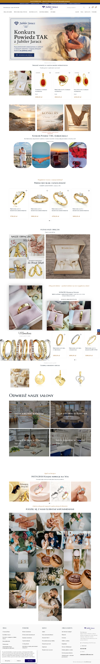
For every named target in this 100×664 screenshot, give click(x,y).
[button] (15, 155)
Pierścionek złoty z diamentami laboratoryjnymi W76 (18, 210)
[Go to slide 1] (49, 220)
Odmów (19, 660)
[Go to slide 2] (50, 220)
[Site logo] (50, 7)
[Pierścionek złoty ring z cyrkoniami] (59, 340)
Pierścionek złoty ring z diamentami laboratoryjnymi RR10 (75, 349)
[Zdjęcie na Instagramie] (19, 492)
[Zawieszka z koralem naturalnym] (43, 80)
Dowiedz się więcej (50, 141)
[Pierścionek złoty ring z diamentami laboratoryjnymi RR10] (75, 340)
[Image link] (50, 38)
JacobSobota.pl (87, 661)
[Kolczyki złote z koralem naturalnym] (82, 80)
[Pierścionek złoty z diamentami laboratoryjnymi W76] (18, 198)
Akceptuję (30, 660)
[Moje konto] (89, 7)
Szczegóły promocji (64, 1)
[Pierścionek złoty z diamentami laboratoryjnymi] (39, 198)
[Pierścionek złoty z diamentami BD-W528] (91, 340)
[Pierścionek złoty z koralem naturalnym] (62, 80)
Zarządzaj (7, 660)
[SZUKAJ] (84, 7)
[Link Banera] (20, 83)
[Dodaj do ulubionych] (50, 73)
